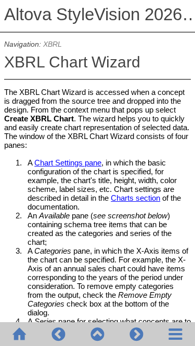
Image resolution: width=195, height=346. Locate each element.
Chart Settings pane (67, 162)
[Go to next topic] (136, 334)
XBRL (52, 44)
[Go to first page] (19, 334)
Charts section (135, 197)
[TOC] (175, 334)
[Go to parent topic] (97, 334)
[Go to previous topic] (58, 334)
